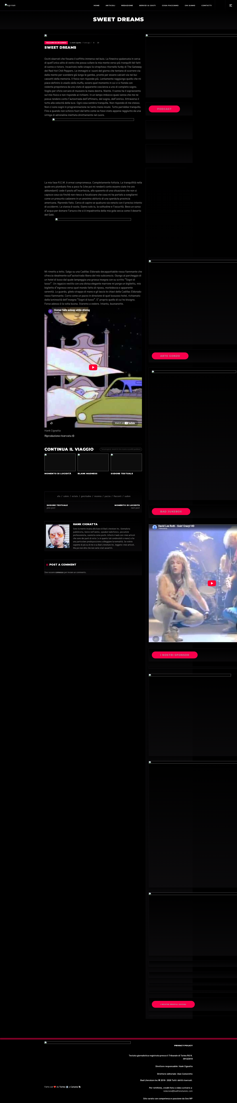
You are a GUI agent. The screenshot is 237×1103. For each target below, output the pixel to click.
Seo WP (189, 1099)
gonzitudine (86, 496)
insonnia (97, 496)
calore (66, 496)
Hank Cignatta (76, 42)
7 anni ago (86, 42)
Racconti (117, 496)
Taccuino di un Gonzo (56, 43)
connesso (59, 572)
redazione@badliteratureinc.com (178, 1091)
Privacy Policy (183, 1045)
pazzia (107, 496)
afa (58, 496)
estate (75, 496)
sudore (127, 496)
